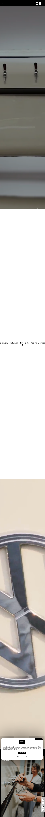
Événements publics (26, 4)
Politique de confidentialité (22, 756)
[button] (37, 3)
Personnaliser (21, 754)
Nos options (35, 4)
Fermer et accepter (39, 739)
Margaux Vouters (43, 747)
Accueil (2, 3)
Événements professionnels (20, 4)
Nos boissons (30, 4)
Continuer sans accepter (6, 760)
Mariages (10, 3)
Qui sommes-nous (6, 4)
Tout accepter (22, 752)
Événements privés (15, 4)
